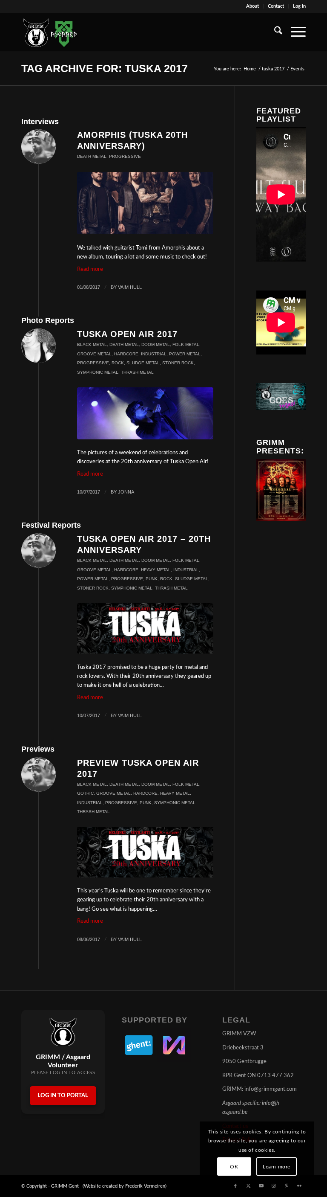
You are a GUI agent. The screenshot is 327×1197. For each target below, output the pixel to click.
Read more (90, 269)
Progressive (125, 156)
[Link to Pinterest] (286, 1186)
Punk (152, 578)
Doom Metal (155, 344)
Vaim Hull (130, 287)
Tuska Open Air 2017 (127, 334)
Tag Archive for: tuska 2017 (104, 68)
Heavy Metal (156, 569)
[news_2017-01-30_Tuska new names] (145, 628)
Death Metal (91, 156)
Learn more (276, 1166)
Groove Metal (94, 354)
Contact (276, 6)
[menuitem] (253, 6)
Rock (118, 362)
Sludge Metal (143, 362)
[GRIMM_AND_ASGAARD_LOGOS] (50, 32)
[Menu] (294, 32)
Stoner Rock (178, 362)
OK (234, 1166)
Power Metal (185, 354)
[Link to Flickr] (299, 1186)
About (252, 6)
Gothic (85, 793)
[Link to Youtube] (261, 1186)
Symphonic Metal (97, 372)
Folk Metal (185, 344)
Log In (299, 6)
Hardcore (126, 354)
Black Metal (92, 344)
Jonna (126, 491)
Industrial (153, 354)
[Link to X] (248, 1186)
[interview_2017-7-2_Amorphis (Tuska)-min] (145, 203)
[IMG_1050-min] (145, 413)
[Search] (274, 32)
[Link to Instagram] (273, 1186)
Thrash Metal (137, 372)
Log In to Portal (62, 1095)
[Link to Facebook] (235, 1186)
